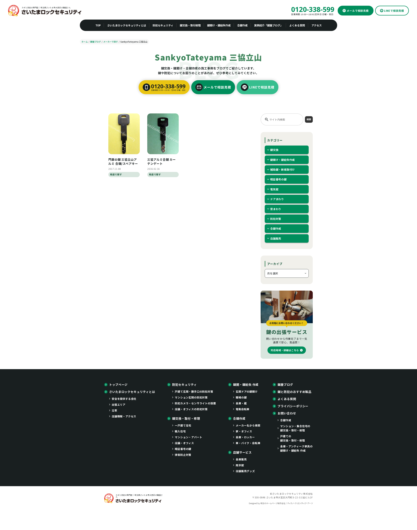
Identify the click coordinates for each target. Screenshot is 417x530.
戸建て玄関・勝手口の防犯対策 (194, 391)
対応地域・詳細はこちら (285, 350)
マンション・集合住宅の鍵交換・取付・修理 (295, 428)
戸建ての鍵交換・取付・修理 (292, 438)
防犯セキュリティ (184, 384)
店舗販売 (275, 238)
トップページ (118, 384)
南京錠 (240, 465)
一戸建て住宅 (183, 425)
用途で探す (116, 174)
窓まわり (275, 209)
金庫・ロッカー (245, 437)
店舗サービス (242, 452)
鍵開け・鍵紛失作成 (282, 160)
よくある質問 (287, 399)
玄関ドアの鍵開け (247, 391)
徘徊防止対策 (183, 455)
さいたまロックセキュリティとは (132, 392)
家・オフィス (244, 431)
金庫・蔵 (241, 403)
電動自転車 (242, 409)
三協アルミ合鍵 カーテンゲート (161, 161)
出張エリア (118, 404)
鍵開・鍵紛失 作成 (246, 384)
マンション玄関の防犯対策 (191, 397)
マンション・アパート (188, 437)
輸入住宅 (180, 431)
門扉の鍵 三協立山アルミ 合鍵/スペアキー (123, 161)
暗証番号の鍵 (278, 179)
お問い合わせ (287, 413)
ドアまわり (277, 199)
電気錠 (274, 189)
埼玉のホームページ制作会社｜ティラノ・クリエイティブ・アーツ (286, 503)
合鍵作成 (275, 228)
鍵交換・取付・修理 (186, 418)
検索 (309, 119)
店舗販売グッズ (245, 471)
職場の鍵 (241, 397)
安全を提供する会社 (124, 399)
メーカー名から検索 (248, 425)
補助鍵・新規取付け (282, 169)
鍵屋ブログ (285, 384)
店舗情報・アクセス (124, 416)
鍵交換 (274, 150)
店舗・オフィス (184, 443)
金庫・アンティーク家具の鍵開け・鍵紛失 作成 (296, 448)
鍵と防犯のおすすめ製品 (294, 392)
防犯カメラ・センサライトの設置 (195, 403)
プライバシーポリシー (293, 406)
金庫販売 (241, 459)
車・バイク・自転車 (248, 443)
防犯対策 (275, 219)
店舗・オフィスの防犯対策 (191, 409)
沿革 (114, 410)
